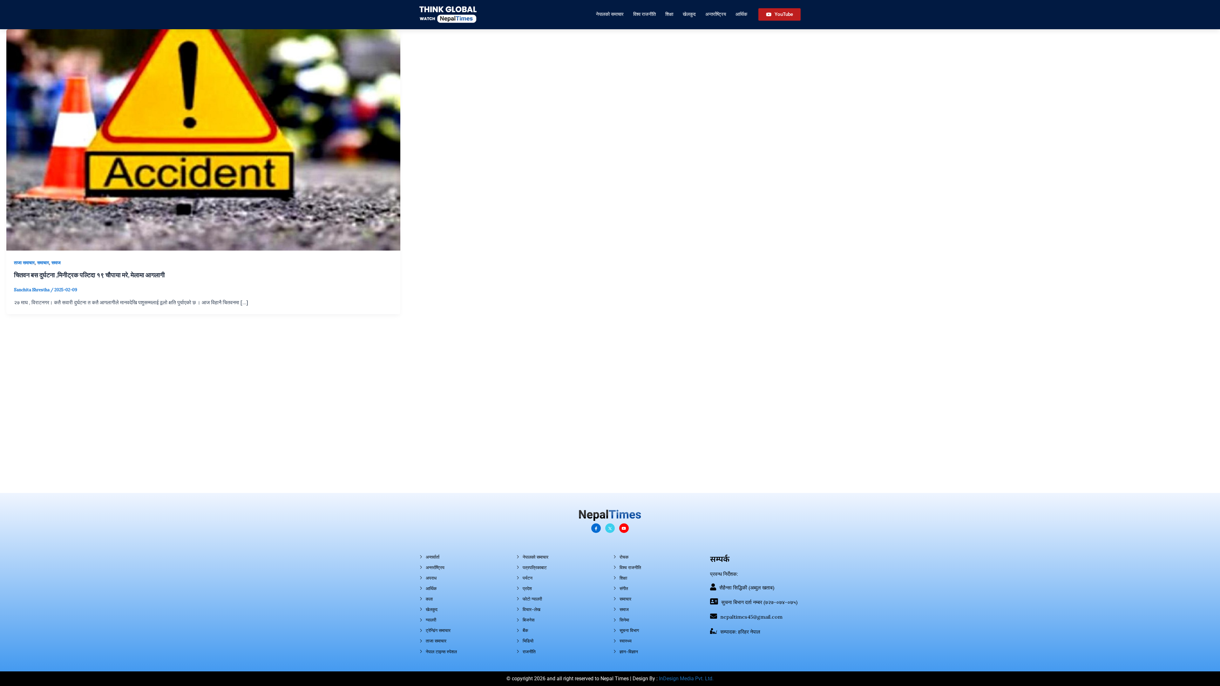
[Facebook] (596, 528)
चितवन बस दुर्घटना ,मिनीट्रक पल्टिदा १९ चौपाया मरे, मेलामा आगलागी (89, 275)
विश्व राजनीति (644, 14)
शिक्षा (669, 14)
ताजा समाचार (24, 263)
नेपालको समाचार (610, 14)
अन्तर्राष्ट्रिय (715, 14)
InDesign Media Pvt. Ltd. (686, 679)
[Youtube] (624, 528)
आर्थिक (741, 14)
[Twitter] (610, 528)
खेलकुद (689, 14)
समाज (56, 263)
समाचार (43, 263)
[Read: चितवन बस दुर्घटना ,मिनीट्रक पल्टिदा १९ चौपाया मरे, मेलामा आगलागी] (203, 139)
